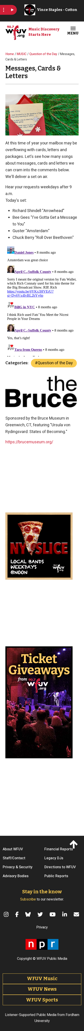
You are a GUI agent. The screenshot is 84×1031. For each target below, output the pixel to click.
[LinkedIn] (65, 914)
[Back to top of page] (74, 844)
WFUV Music (42, 979)
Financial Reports (58, 849)
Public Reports (56, 876)
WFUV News (42, 989)
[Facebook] (17, 914)
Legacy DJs (53, 858)
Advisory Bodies (15, 876)
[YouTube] (53, 914)
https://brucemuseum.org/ (29, 442)
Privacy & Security (17, 867)
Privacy (42, 927)
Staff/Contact (14, 858)
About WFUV (13, 849)
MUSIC (21, 54)
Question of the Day (43, 54)
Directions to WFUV (60, 867)
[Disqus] (42, 301)
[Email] (77, 914)
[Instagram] (7, 914)
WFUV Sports (42, 1000)
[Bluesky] (28, 914)
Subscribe (28, 899)
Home (10, 54)
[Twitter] (40, 914)
